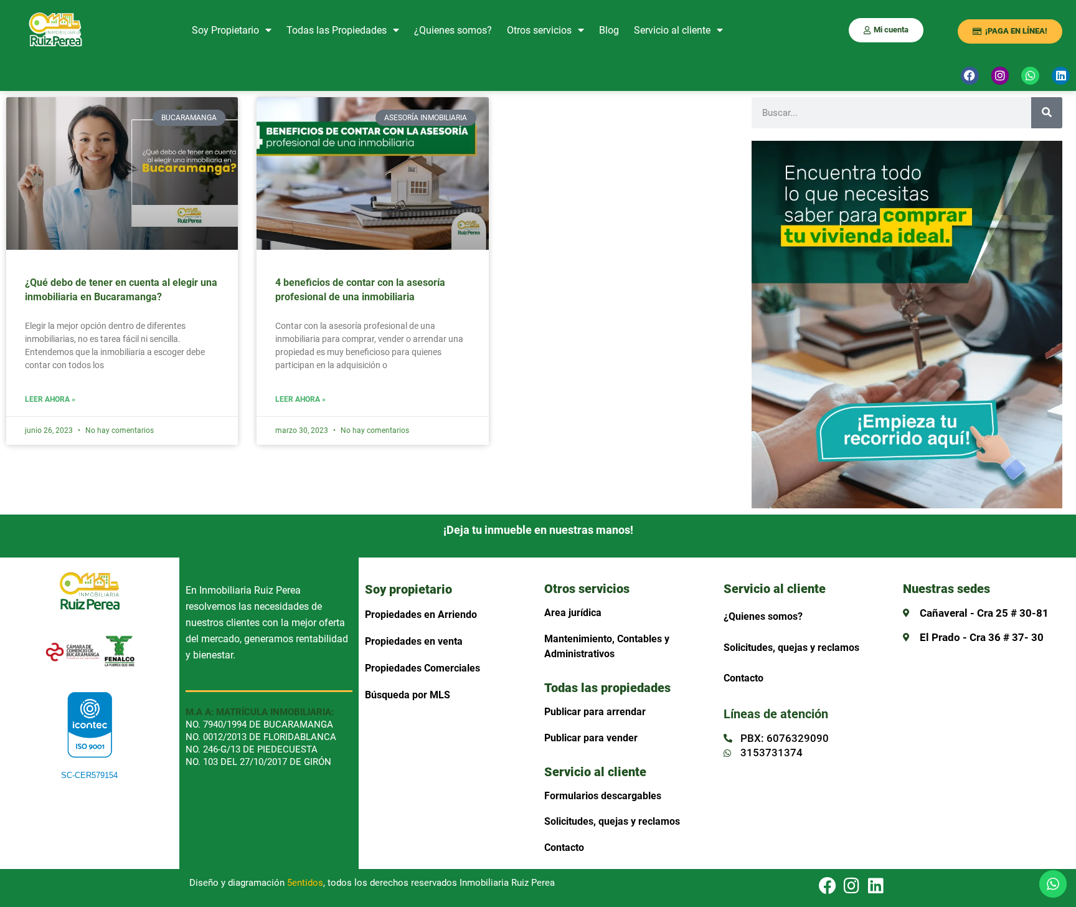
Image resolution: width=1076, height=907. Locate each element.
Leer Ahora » (50, 400)
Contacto (564, 847)
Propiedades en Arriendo (421, 614)
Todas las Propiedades (336, 30)
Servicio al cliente (672, 30)
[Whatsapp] (1030, 76)
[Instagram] (1000, 76)
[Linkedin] (1061, 76)
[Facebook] (970, 76)
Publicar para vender (591, 738)
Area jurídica (573, 613)
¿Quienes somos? (453, 30)
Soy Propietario (225, 30)
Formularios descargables (602, 796)
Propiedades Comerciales (422, 668)
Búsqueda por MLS (407, 695)
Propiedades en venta (414, 641)
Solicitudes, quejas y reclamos (612, 821)
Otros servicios (539, 30)
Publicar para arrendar (595, 712)
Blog (609, 30)
